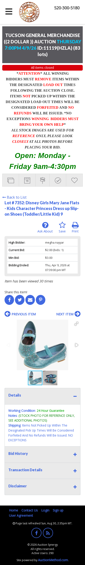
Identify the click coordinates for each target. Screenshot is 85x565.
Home (13, 510)
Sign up (58, 510)
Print (75, 231)
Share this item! (16, 292)
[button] (76, 323)
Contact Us (30, 510)
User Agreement (21, 515)
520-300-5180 (67, 7)
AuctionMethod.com (53, 560)
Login (45, 510)
